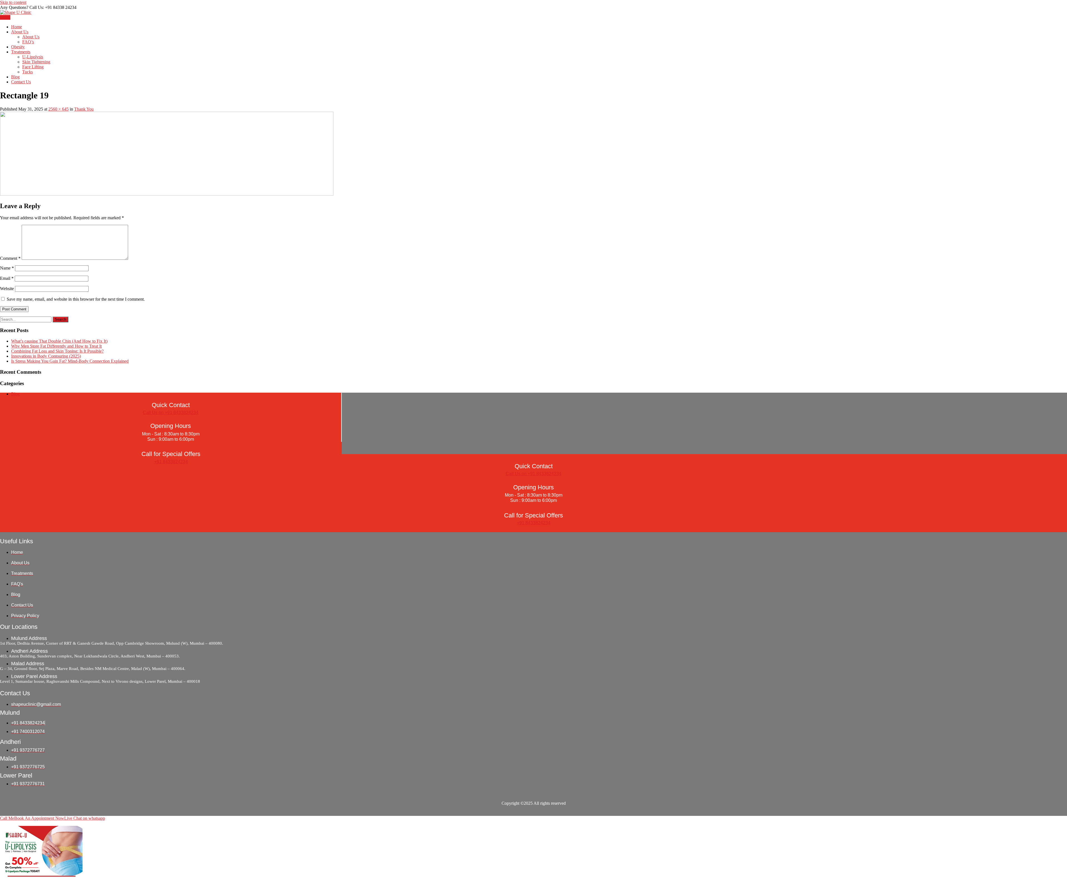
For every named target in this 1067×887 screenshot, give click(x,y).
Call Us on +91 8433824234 (170, 412)
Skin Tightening (36, 61)
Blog (15, 76)
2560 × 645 (58, 109)
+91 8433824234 (171, 461)
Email (7, 278)
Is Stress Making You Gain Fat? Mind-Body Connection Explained (70, 361)
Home (16, 26)
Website (7, 288)
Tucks (27, 71)
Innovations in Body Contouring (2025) (46, 356)
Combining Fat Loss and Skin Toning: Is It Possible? (57, 351)
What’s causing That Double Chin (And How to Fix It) (59, 341)
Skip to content (13, 2)
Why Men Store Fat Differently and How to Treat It (56, 346)
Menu (5, 17)
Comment (10, 258)
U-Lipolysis (32, 56)
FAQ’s (28, 41)
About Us (19, 31)
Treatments (20, 51)
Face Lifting (33, 66)
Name (7, 268)
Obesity (18, 46)
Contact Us (21, 81)
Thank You (84, 109)
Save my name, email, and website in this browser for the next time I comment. (76, 299)
